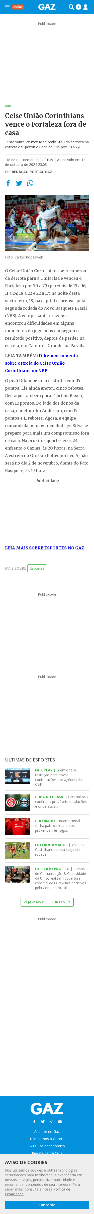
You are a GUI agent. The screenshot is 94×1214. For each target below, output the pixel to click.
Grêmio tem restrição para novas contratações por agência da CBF (58, 777)
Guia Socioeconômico (47, 1146)
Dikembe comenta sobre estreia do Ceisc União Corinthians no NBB (41, 363)
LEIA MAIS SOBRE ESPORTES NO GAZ (44, 547)
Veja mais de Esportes (45, 902)
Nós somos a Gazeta (47, 1138)
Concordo (47, 1205)
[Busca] (71, 7)
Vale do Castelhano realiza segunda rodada (59, 849)
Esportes (37, 568)
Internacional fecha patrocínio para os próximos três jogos (57, 825)
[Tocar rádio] (78, 7)
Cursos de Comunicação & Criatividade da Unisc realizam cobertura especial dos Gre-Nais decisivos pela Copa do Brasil (60, 878)
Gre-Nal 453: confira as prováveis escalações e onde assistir (61, 801)
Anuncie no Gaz (47, 1131)
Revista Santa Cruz (47, 1153)
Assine (18, 7)
